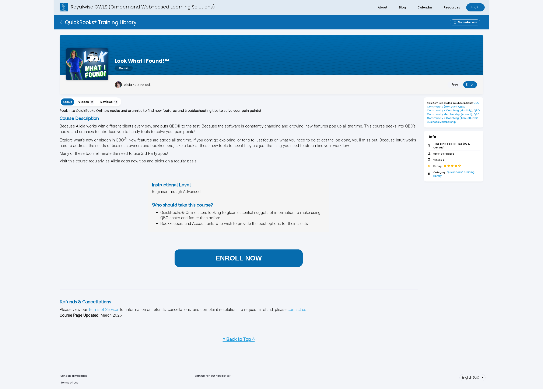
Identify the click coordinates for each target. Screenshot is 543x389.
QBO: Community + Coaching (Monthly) (450, 108)
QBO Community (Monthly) (453, 104)
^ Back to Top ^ (239, 339)
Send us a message (73, 376)
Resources (452, 7)
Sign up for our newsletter (213, 376)
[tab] (67, 102)
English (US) (472, 377)
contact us (297, 309)
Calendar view (467, 22)
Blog (402, 7)
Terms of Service (103, 309)
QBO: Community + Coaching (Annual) (454, 116)
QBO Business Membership (453, 120)
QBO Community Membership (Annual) (453, 112)
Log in (475, 7)
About (383, 7)
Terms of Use (69, 382)
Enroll (470, 85)
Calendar (424, 7)
